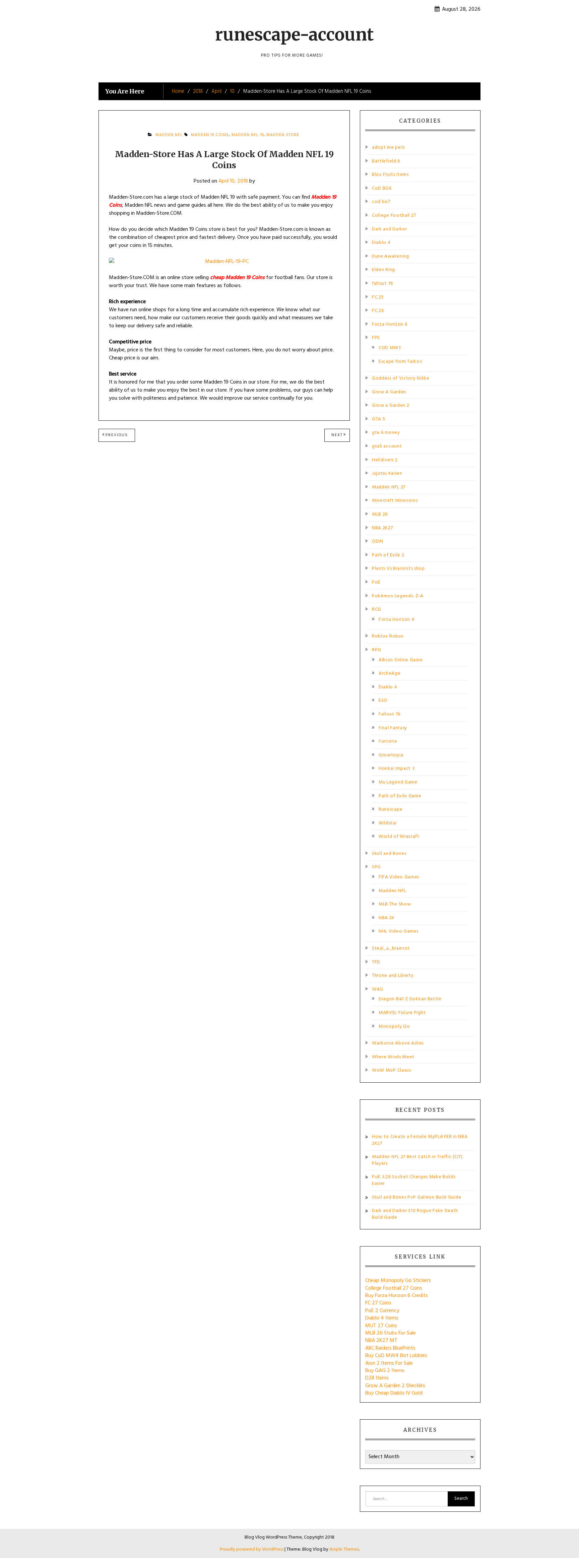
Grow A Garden (389, 392)
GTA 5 (378, 419)
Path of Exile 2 (388, 555)
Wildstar (388, 823)
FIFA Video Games (399, 877)
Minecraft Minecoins (394, 500)
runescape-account (294, 34)
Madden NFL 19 (248, 135)
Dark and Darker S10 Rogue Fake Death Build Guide (415, 1214)
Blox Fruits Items (390, 175)
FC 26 (378, 311)
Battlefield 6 (386, 161)
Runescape (390, 809)
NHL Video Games (399, 931)
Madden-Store (282, 135)
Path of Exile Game (400, 796)
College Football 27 (394, 215)
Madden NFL (169, 135)
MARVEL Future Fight (402, 1013)
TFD (376, 962)
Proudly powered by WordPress (252, 1549)
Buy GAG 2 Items (384, 1370)
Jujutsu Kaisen (387, 473)
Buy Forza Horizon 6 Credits (396, 1295)
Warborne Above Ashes (398, 1043)
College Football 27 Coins (393, 1288)
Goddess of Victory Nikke (401, 378)
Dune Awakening (390, 256)
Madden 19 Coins (210, 135)
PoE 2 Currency (382, 1310)
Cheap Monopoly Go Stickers (398, 1280)
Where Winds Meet (393, 1057)
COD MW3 (390, 348)
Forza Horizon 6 (389, 324)
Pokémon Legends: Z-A (398, 596)
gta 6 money (386, 432)
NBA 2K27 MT (381, 1340)
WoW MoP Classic (392, 1070)
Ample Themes (344, 1549)
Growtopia (391, 755)
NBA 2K (387, 918)
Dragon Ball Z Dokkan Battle (410, 999)
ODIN (377, 541)
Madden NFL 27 (388, 487)
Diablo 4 (381, 243)
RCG (376, 609)
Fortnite (388, 741)
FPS (376, 338)
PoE (376, 582)
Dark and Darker (389, 229)
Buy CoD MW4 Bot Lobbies (396, 1355)
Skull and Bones (389, 854)
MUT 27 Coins (381, 1326)
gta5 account (387, 446)
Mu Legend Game (398, 782)
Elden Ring (383, 270)
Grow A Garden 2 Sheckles (395, 1385)
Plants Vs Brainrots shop (398, 568)
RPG (376, 650)
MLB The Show (395, 904)
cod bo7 (381, 202)
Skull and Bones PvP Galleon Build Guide (416, 1197)
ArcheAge (390, 673)
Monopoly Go (394, 1026)
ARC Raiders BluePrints (390, 1348)
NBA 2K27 (382, 528)
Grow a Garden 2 (390, 405)
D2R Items (377, 1378)
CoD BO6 (382, 188)
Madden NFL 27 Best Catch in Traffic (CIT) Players (417, 1160)
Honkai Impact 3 (397, 768)
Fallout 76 (389, 714)
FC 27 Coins (378, 1303)
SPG (376, 867)
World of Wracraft (399, 836)
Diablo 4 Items (381, 1318)
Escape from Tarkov (401, 361)
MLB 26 (380, 514)
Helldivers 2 (384, 460)
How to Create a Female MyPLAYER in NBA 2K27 (420, 1140)
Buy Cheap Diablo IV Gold (394, 1393)
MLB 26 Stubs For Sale (390, 1333)
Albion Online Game (401, 660)
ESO (383, 700)
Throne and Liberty (393, 975)
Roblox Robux (387, 636)
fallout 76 (382, 283)
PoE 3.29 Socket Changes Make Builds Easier (414, 1180)
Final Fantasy (393, 728)
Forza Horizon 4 (396, 619)
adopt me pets (388, 147)
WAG (377, 989)
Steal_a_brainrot (391, 948)
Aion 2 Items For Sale (389, 1363)
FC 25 (378, 297)
